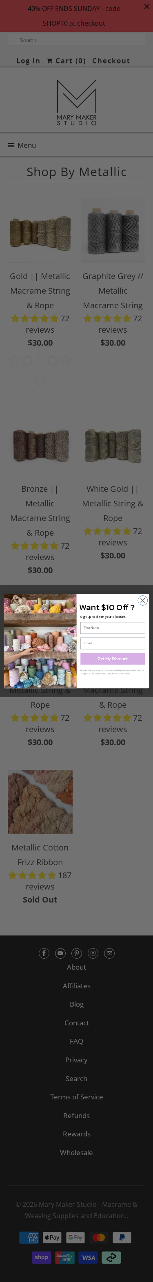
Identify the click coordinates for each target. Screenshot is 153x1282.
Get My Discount (113, 658)
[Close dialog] (143, 600)
